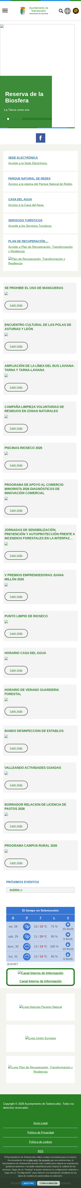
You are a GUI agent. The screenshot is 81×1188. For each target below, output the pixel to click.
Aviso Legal (40, 1123)
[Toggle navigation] (5, 11)
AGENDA (15, 890)
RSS (40, 1151)
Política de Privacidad (40, 1132)
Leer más (16, 305)
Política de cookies (40, 1141)
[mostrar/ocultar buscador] (61, 11)
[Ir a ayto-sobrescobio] (35, 10)
